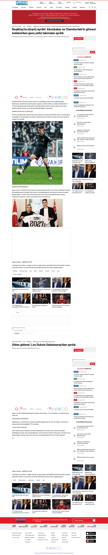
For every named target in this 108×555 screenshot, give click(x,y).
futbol (35, 271)
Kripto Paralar (91, 526)
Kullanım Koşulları (64, 553)
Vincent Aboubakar (17, 274)
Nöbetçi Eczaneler (30, 537)
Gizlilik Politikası (48, 553)
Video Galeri (65, 535)
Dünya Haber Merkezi (17, 26)
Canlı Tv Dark (28, 533)
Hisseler (63, 526)
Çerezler (54, 553)
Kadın (51, 7)
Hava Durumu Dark (17, 533)
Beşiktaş (15, 271)
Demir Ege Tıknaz (23, 271)
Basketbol (29, 26)
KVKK (58, 553)
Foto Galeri (59, 7)
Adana (14, 480)
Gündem (31, 7)
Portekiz (47, 271)
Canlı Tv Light (15, 537)
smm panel (28, 542)
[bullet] (28, 333)
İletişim (42, 553)
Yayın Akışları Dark (29, 535)
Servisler (23, 7)
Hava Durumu (43, 526)
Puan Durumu (54, 526)
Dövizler (53, 535)
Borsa (14, 526)
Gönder (17, 333)
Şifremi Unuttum (76, 537)
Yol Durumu (81, 526)
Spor (45, 7)
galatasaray (31, 480)
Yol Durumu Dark (16, 535)
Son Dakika (15, 7)
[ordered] (27, 333)
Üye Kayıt (74, 535)
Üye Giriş (74, 533)
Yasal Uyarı (71, 553)
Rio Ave (53, 271)
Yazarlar (75, 7)
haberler (41, 271)
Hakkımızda (37, 553)
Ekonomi (39, 7)
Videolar (67, 7)
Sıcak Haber (65, 542)
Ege (30, 271)
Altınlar (53, 533)
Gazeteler (82, 7)
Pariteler (71, 526)
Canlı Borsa (41, 533)
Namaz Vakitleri (23, 526)
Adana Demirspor (22, 480)
